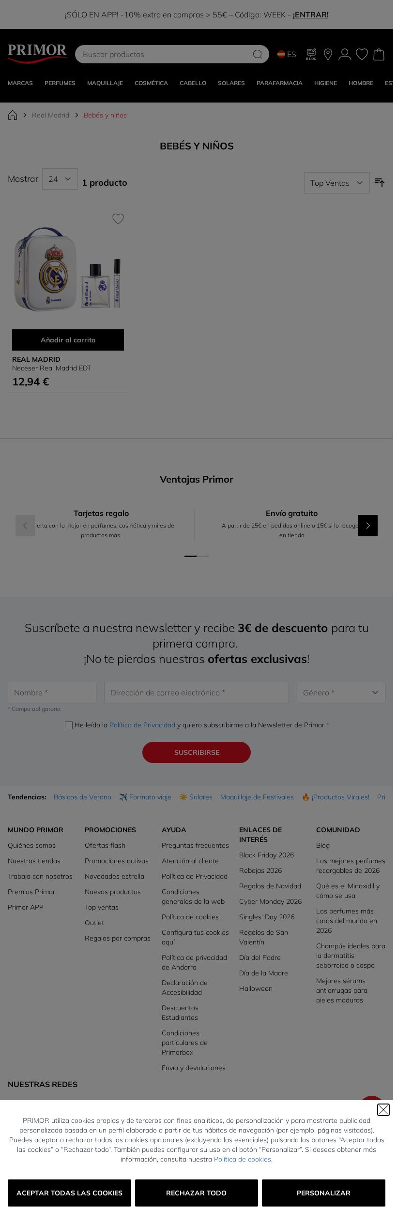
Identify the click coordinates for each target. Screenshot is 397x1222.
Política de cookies (242, 1159)
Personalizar (324, 1193)
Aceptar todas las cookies (69, 1193)
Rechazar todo (196, 1193)
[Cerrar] (383, 1110)
